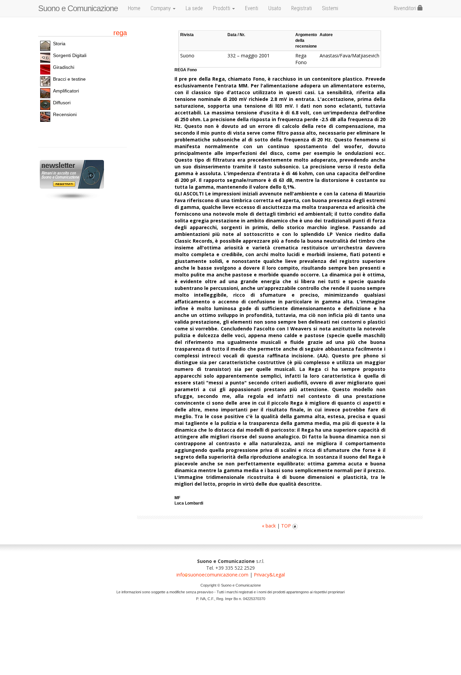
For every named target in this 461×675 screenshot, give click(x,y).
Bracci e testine (69, 79)
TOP (286, 525)
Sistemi (330, 8)
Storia (59, 43)
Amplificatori (66, 90)
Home (134, 8)
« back (269, 525)
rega (120, 32)
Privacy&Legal (269, 574)
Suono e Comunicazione (78, 8)
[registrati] (71, 174)
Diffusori (62, 102)
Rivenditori (405, 8)
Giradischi (63, 67)
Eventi (251, 8)
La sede (194, 8)
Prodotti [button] (222, 8)
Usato (274, 8)
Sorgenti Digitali (69, 55)
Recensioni (65, 114)
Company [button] (161, 8)
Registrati (301, 8)
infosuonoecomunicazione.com (212, 574)
